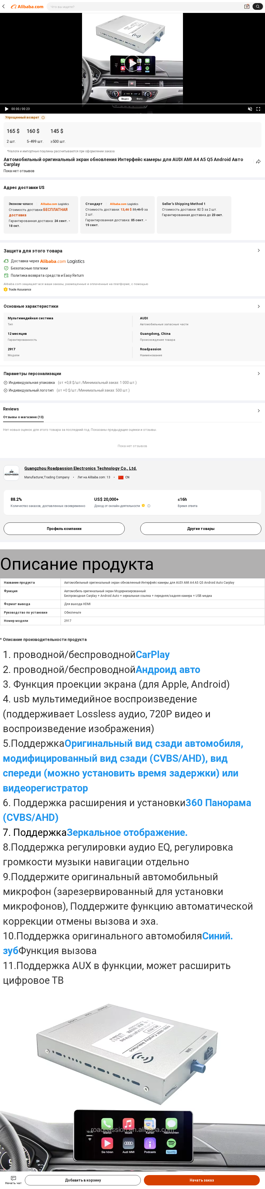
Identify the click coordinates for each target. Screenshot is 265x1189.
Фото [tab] (139, 99)
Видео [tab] (125, 99)
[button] (25, 117)
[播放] (6, 109)
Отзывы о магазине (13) (23, 417)
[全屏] (258, 109)
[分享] (258, 161)
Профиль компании (64, 529)
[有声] (250, 109)
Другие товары (201, 529)
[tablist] (132, 99)
